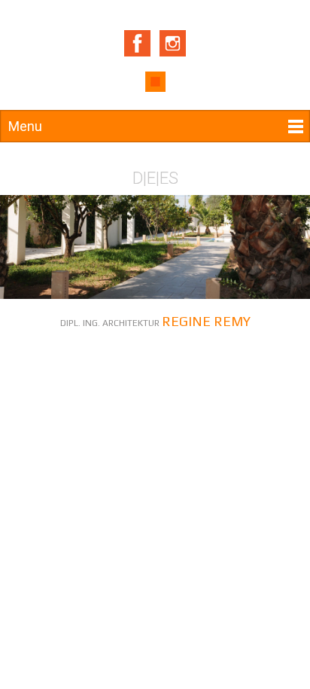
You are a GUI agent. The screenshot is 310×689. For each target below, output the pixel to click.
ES (169, 178)
